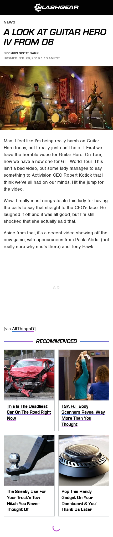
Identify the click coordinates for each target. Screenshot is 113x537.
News (9, 22)
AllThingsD (23, 329)
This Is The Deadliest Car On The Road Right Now (29, 412)
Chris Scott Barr (23, 53)
